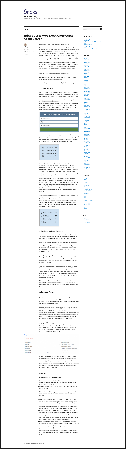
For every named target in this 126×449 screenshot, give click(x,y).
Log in (85, 218)
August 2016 (86, 137)
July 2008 (86, 159)
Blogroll (85, 179)
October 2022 (86, 79)
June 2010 (86, 155)
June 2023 (86, 73)
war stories (86, 206)
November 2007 (87, 166)
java (84, 186)
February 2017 (87, 128)
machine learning (87, 190)
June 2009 (86, 156)
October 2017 (86, 120)
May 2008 (86, 160)
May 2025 (86, 58)
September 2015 (87, 145)
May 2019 (86, 103)
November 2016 (87, 132)
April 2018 (86, 114)
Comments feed (87, 221)
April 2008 (86, 161)
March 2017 (86, 127)
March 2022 (86, 87)
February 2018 (87, 116)
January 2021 (86, 94)
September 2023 (87, 70)
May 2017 (86, 126)
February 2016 (87, 142)
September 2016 (87, 135)
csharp (85, 181)
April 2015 (86, 149)
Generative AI (86, 185)
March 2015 (86, 150)
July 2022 (86, 81)
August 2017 (86, 121)
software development (88, 200)
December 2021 (87, 91)
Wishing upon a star (88, 44)
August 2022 (86, 80)
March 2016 (86, 141)
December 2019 (87, 99)
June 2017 (86, 124)
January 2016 (86, 144)
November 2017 (87, 119)
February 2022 (87, 88)
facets (25, 56)
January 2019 (86, 105)
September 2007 (87, 167)
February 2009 (87, 157)
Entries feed (86, 219)
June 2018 (86, 112)
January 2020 (86, 98)
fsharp (85, 183)
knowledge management (89, 188)
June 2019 (86, 102)
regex (85, 196)
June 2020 (86, 95)
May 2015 (86, 148)
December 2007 (87, 164)
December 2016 (87, 131)
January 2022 (86, 90)
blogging (85, 178)
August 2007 (86, 168)
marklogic (26, 51)
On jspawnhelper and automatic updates (92, 48)
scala (85, 197)
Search (29, 51)
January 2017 (86, 130)
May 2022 (86, 84)
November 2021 (87, 92)
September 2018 (87, 109)
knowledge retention (88, 189)
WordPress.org (87, 222)
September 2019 (87, 101)
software (31, 56)
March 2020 (86, 97)
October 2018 (86, 108)
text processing (87, 203)
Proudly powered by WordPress (37, 443)
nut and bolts (86, 193)
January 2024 (86, 69)
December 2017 (87, 117)
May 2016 (86, 139)
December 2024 (87, 61)
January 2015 (86, 153)
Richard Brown (27, 47)
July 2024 (86, 63)
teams (85, 201)
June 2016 (86, 138)
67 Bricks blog (30, 16)
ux (34, 56)
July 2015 (85, 146)
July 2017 (85, 123)
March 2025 (86, 59)
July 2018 (85, 110)
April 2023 (86, 74)
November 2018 (87, 106)
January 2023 (86, 76)
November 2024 (87, 62)
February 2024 (87, 68)
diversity (85, 182)
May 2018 (86, 113)
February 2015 (87, 152)
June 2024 (86, 65)
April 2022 (86, 85)
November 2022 (87, 77)
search (28, 56)
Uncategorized (87, 204)
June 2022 (86, 83)
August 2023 (86, 72)
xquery (85, 208)
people (85, 194)
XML (85, 207)
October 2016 (86, 134)
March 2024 (86, 66)
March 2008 (86, 163)
